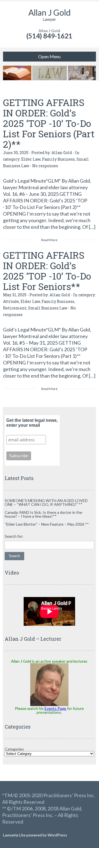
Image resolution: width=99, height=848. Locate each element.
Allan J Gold (49, 12)
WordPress (57, 835)
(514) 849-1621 (49, 36)
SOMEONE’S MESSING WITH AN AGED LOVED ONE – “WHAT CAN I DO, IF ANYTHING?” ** (46, 502)
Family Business (58, 159)
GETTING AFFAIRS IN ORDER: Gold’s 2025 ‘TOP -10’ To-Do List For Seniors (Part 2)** (49, 123)
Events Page (55, 708)
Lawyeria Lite (14, 835)
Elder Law (30, 159)
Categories (14, 749)
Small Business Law (47, 308)
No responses (45, 165)
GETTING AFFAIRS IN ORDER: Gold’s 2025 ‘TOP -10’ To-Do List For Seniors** (47, 270)
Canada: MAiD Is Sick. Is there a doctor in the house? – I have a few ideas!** (43, 514)
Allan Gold (61, 152)
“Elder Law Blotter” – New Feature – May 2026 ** (47, 524)
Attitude (11, 301)
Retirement (14, 308)
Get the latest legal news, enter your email (32, 423)
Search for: (14, 536)
